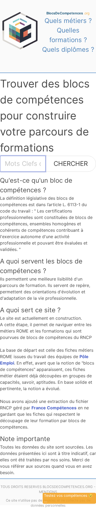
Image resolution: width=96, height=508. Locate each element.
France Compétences (54, 407)
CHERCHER (71, 163)
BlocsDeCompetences (68, 13)
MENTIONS (48, 492)
